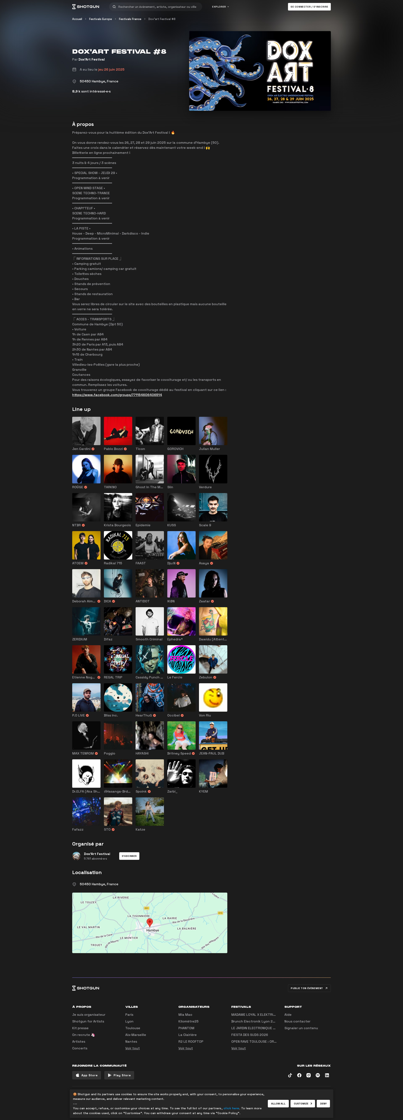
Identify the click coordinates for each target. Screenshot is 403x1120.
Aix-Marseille (135, 1035)
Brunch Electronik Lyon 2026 (255, 1021)
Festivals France (130, 19)
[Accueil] (85, 6)
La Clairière (187, 1035)
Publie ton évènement (307, 988)
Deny (323, 1103)
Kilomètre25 (188, 1021)
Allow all (278, 1103)
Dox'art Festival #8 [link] (161, 19)
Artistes (78, 1041)
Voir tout (132, 1048)
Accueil (77, 19)
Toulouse (132, 1028)
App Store (89, 1075)
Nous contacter (297, 1021)
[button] (129, 856)
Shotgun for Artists (88, 1021)
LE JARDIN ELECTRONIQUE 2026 (256, 1028)
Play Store (122, 1075)
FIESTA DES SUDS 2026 (249, 1035)
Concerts (79, 1048)
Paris (129, 1014)
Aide (288, 1014)
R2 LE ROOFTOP (190, 1041)
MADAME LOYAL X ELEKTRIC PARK (257, 1014)
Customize (301, 1103)
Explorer (219, 6)
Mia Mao (185, 1014)
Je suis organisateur (88, 1014)
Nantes (131, 1041)
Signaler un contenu (301, 1028)
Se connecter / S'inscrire (309, 6)
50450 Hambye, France (99, 884)
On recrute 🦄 (83, 1035)
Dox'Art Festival (92, 59)
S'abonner (129, 856)
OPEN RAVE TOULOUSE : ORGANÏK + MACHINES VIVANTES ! (276, 1041)
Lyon (129, 1021)
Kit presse (80, 1028)
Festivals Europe (100, 19)
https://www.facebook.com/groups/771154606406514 (117, 395)
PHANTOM (186, 1028)
